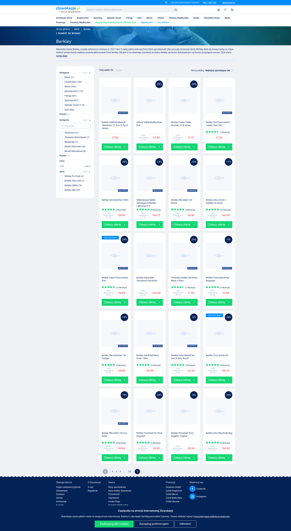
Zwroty (59, 498)
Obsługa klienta (228, 3)
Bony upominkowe (117, 487)
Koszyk (232, 9)
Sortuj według (197, 70)
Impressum (113, 498)
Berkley (87, 29)
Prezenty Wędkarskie (118, 505)
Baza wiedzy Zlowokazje (119, 491)
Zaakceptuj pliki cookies (114, 523)
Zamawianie (62, 491)
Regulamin (93, 491)
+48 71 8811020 (209, 3)
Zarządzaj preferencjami (154, 523)
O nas (90, 487)
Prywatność (114, 494)
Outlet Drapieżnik (174, 491)
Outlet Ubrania (172, 501)
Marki (76, 29)
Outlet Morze (172, 494)
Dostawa (60, 494)
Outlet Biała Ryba (174, 498)
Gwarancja (61, 501)
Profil (218, 9)
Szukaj (176, 9)
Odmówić (185, 523)
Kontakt (60, 505)
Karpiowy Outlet (173, 487)
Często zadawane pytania (68, 487)
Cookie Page (114, 501)
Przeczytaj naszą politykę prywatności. (211, 516)
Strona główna (63, 29)
